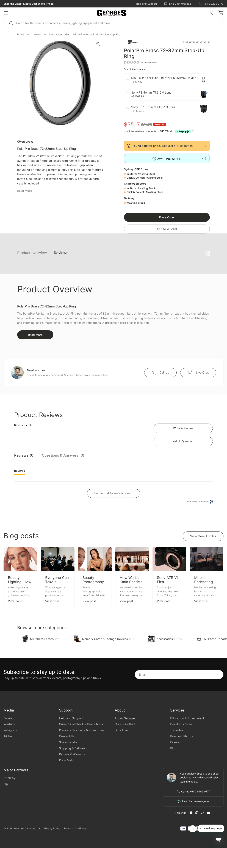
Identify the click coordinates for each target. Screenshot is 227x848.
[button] (111, 13)
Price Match (67, 760)
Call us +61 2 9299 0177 (195, 791)
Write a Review (183, 428)
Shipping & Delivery (72, 748)
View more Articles (203, 536)
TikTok (8, 736)
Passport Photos (181, 736)
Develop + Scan (181, 724)
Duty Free (121, 730)
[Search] (12, 23)
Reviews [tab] (19, 470)
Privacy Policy (52, 828)
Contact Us (66, 736)
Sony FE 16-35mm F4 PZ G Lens (153, 107)
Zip (6, 784)
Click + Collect (125, 724)
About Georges (125, 718)
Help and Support (146, 3)
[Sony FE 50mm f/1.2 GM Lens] (203, 94)
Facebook (10, 718)
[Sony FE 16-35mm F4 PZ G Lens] (203, 109)
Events (174, 742)
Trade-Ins (176, 730)
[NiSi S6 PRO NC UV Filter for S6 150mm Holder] (203, 80)
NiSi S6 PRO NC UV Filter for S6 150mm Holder (163, 78)
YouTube (9, 724)
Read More (24, 190)
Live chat (202, 372)
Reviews (61, 253)
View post (15, 601)
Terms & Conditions (75, 828)
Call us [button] (164, 372)
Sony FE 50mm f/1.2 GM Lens (151, 92)
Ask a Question (183, 441)
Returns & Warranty (72, 754)
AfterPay (9, 778)
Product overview (32, 253)
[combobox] (113, 23)
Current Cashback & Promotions (81, 724)
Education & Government (187, 718)
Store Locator (68, 742)
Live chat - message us (195, 801)
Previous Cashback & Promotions (81, 730)
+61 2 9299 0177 (213, 3)
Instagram (10, 730)
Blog (173, 748)
